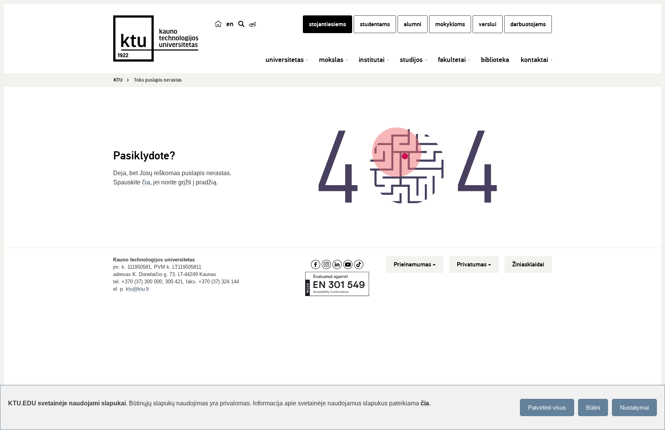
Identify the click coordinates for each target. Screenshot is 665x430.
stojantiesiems (327, 24)
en (230, 24)
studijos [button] (411, 59)
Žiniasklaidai (528, 264)
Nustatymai (634, 407)
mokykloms (450, 24)
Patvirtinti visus (547, 407)
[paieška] (241, 23)
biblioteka (495, 59)
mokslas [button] (331, 59)
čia (146, 182)
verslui (487, 24)
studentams (375, 24)
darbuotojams (528, 24)
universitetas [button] (285, 59)
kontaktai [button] (534, 59)
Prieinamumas (412, 264)
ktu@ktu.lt (137, 289)
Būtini (593, 407)
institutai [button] (371, 59)
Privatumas (471, 264)
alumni (412, 24)
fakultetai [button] (452, 59)
